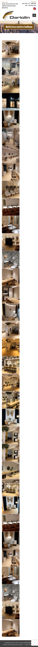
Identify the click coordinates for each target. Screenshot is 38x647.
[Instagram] (34, 8)
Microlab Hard (17, 642)
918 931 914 (32, 5)
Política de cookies (30, 644)
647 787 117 (26, 3)
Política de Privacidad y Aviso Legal (12, 644)
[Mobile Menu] (34, 15)
